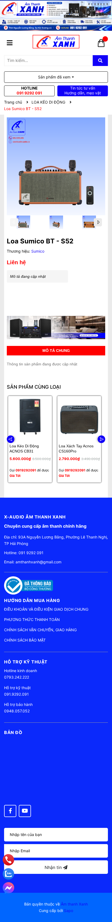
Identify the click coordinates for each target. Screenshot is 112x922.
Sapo (68, 910)
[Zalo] (8, 874)
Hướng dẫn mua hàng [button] (32, 600)
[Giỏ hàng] (101, 45)
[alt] (56, 327)
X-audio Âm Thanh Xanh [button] (35, 517)
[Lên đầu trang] (102, 896)
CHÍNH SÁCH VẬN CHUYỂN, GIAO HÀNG (40, 629)
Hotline (29, 90)
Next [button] (98, 222)
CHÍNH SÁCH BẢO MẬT (25, 640)
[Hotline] (8, 859)
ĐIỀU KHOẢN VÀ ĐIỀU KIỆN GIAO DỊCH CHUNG (46, 609)
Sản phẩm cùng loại (34, 387)
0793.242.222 (16, 677)
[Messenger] (8, 888)
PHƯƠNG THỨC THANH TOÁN (32, 619)
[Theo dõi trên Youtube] (25, 811)
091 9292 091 (30, 552)
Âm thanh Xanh (74, 904)
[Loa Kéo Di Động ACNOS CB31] (30, 417)
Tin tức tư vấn (82, 90)
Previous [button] (14, 222)
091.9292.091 (16, 694)
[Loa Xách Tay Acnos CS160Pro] (79, 417)
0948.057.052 (17, 711)
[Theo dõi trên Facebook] (10, 811)
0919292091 (25, 470)
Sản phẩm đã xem (54, 77)
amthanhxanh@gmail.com (38, 562)
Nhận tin (54, 867)
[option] (23, 223)
